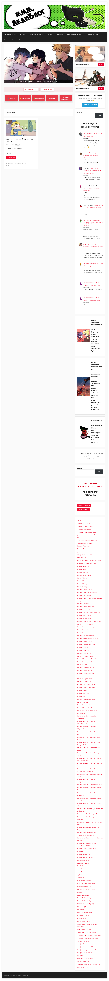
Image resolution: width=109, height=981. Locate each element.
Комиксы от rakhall (83, 860)
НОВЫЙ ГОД (81, 892)
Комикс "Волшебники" (84, 581)
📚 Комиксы (11, 98)
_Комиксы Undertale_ (84, 523)
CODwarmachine (88, 283)
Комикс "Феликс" (82, 702)
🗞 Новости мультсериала (65, 98)
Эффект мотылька (83, 967)
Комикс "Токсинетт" (83, 693)
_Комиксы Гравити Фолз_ (85, 526)
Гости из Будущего (83, 549)
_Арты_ (79, 520)
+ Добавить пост (30, 89)
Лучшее (22, 35)
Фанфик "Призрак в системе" (86, 950)
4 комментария (12, 165)
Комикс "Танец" (82, 690)
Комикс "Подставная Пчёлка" (86, 659)
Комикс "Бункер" (82, 578)
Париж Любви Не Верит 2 (85, 901)
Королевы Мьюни (83, 863)
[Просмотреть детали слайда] (38, 63)
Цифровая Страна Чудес (85, 958)
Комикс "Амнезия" (83, 572)
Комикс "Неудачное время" (86, 635)
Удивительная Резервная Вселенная (89, 935)
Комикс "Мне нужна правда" (86, 627)
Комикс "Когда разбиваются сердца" (88, 612)
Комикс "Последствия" (84, 662)
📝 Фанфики (52, 98)
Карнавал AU (81, 558)
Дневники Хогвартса (84, 552)
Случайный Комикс (10, 35)
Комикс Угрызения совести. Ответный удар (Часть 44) (92, 155)
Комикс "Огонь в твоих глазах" (87, 644)
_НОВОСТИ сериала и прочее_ (87, 540)
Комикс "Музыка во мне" (85, 633)
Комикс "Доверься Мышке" (86, 606)
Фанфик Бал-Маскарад (84, 953)
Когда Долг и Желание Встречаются (89, 560)
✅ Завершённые (39, 98)
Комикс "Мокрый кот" (84, 630)
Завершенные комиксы (36, 35)
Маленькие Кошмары (84, 880)
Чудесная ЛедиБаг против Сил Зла (88, 964)
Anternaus (86, 263)
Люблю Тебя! (81, 877)
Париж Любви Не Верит (85, 898)
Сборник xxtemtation (84, 921)
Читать (101, 64)
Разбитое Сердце (83, 915)
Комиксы (50, 35)
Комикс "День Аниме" (84, 595)
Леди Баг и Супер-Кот (84, 869)
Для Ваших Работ (92, 35)
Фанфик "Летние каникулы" (86, 944)
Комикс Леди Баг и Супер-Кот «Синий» (90, 784)
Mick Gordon (87, 220)
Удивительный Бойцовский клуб (87, 938)
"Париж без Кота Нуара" (85, 543)
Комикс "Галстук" (82, 587)
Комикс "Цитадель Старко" (85, 705)
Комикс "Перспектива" (84, 653)
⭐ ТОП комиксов (25, 98)
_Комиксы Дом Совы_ (84, 529)
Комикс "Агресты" (83, 569)
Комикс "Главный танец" (85, 589)
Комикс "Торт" (81, 696)
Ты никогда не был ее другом (86, 932)
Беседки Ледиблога (83, 546)
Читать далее (11, 157)
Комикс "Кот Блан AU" (84, 618)
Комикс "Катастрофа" (84, 609)
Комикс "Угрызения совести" (86, 699)
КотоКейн (80, 866)
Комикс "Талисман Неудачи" (86, 687)
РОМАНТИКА (81, 918)
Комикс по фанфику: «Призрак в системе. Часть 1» (93, 222)
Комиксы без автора (83, 854)
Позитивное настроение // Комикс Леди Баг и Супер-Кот (92, 170)
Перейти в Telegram (90, 104)
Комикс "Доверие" (83, 603)
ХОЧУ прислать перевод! (74, 35)
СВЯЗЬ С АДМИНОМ (84, 505)
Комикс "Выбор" (82, 584)
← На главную (47, 89)
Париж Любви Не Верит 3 (85, 904)
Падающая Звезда (83, 895)
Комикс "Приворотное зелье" (86, 667)
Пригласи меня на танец (85, 912)
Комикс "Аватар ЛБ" (83, 566)
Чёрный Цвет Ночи (83, 961)
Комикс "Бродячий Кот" (84, 575)
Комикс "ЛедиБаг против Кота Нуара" (89, 621)
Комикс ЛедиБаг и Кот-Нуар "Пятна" (88, 814)
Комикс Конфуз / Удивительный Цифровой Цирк (93, 207)
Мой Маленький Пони (84, 886)
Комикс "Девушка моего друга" (87, 592)
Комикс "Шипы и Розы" (84, 708)
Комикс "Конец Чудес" (84, 615)
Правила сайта (16, 40)
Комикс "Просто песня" (84, 670)
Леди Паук (86, 244)
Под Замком (81, 909)
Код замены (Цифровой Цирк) (86, 563)
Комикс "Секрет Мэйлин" (85, 679)
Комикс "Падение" (83, 647)
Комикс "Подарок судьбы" (85, 656)
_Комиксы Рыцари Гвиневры (86, 532)
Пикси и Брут (81, 907)
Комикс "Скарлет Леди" (84, 681)
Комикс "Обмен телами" (85, 641)
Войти (6, 40)
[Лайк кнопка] (7, 153)
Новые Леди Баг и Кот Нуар (86, 889)
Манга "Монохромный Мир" (86, 883)
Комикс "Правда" (82, 665)
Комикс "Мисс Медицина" (85, 624)
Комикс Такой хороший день (86, 848)
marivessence (87, 133)
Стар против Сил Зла (20, 163)
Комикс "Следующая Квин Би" (86, 684)
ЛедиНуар (80, 872)
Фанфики (60, 35)
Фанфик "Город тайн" (84, 941)
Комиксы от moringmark (85, 857)
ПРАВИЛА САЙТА (83, 509)
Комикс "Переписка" (83, 650)
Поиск (99, 471)
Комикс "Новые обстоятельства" (87, 638)
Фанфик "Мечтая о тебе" (85, 947)
